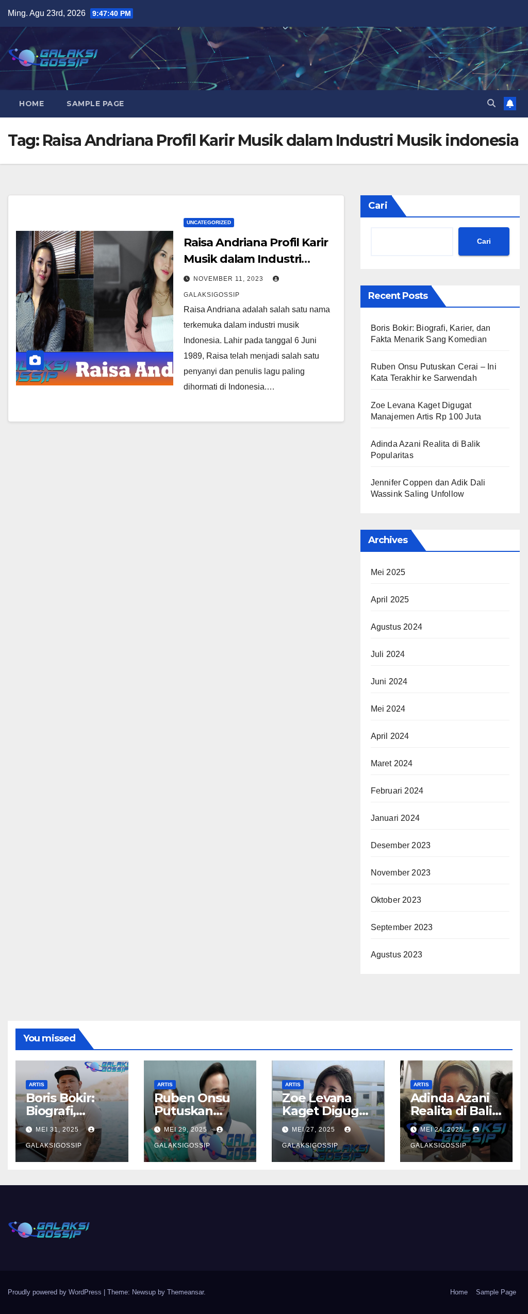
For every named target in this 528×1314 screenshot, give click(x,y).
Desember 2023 (401, 845)
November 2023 (401, 872)
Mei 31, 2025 (58, 1129)
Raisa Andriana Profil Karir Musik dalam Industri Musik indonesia (255, 258)
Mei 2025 (388, 572)
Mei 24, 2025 (443, 1129)
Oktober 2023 (396, 900)
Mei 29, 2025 (186, 1129)
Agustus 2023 (396, 954)
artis (36, 1084)
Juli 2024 (388, 654)
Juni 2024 (389, 681)
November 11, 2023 (229, 278)
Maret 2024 (392, 763)
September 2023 (402, 927)
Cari (378, 205)
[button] (491, 103)
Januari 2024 (395, 818)
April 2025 (390, 599)
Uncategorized (209, 222)
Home (31, 103)
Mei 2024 (388, 708)
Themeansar (185, 1292)
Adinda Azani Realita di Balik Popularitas (455, 1110)
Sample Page (95, 103)
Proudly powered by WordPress (56, 1292)
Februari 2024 (397, 790)
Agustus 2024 (396, 626)
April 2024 (390, 736)
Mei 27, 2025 (314, 1129)
